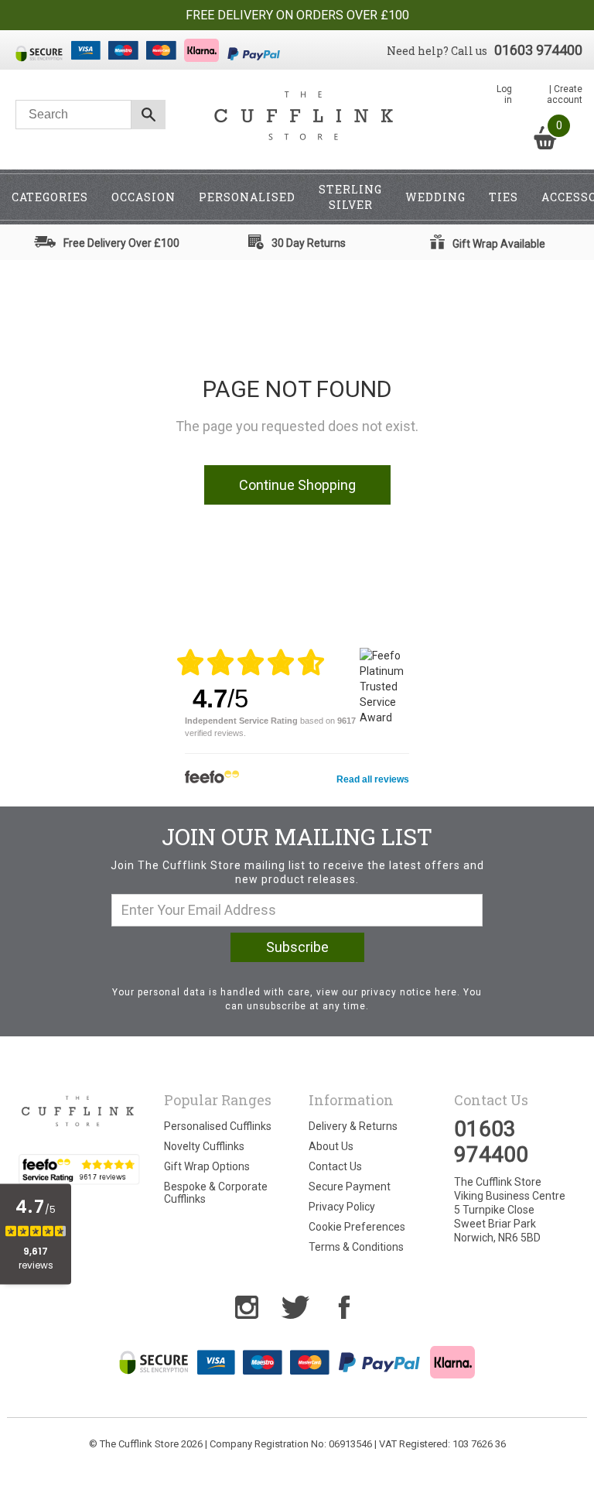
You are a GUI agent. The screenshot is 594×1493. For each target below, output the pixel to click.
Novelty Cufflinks (204, 1146)
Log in (504, 94)
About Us (331, 1146)
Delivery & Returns (353, 1126)
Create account (564, 94)
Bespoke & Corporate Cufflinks (216, 1192)
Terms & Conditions (356, 1247)
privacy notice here (409, 992)
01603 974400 (538, 50)
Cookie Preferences (357, 1227)
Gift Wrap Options (207, 1166)
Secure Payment (350, 1186)
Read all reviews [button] (372, 779)
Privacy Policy (342, 1206)
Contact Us (335, 1166)
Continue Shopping (297, 485)
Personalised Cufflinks (217, 1126)
